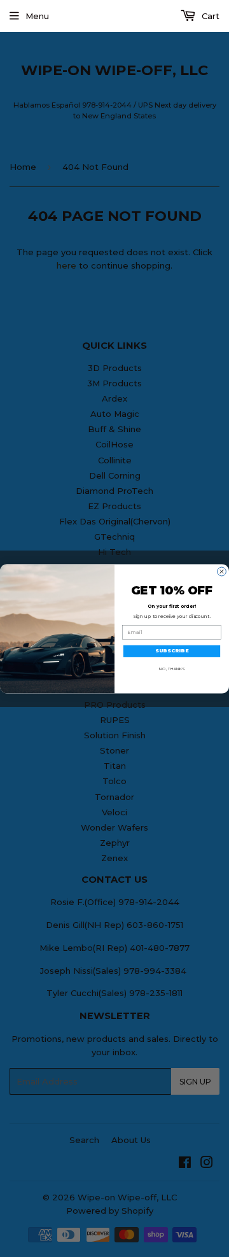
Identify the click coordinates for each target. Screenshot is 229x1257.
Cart (209, 16)
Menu (37, 16)
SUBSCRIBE (171, 651)
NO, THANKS (171, 668)
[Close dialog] (222, 571)
